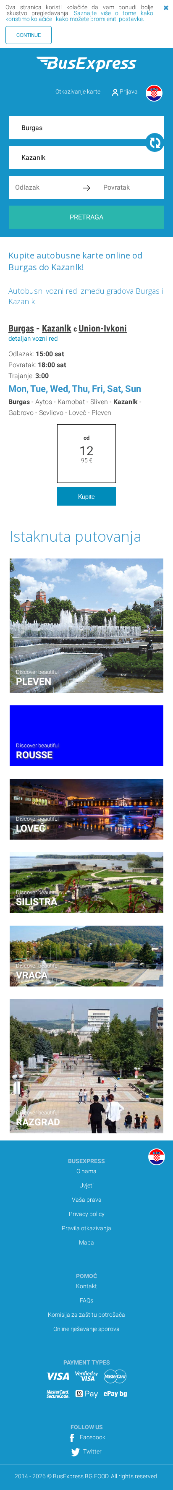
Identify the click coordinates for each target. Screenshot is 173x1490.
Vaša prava (87, 1199)
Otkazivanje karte (77, 91)
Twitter (92, 1451)
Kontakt (86, 1286)
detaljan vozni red (33, 338)
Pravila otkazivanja (86, 1228)
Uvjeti (86, 1185)
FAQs (86, 1300)
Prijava (128, 91)
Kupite (86, 496)
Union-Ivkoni (103, 328)
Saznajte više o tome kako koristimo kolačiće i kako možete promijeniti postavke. (79, 16)
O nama (86, 1171)
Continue (28, 34)
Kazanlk (56, 328)
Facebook (92, 1437)
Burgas (21, 328)
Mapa (86, 1242)
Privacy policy (87, 1214)
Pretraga (86, 217)
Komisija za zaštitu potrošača (86, 1314)
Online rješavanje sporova (86, 1329)
